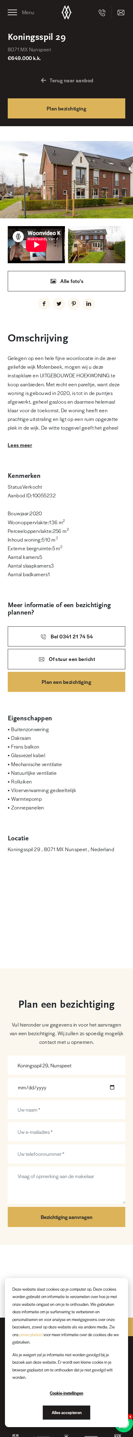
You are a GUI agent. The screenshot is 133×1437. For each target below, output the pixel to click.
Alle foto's (71, 281)
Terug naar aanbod (71, 80)
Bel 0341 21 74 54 (71, 636)
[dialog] (66, 1352)
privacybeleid (30, 1334)
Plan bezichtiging (67, 108)
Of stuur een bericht (71, 659)
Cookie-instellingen (66, 1393)
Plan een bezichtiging (66, 681)
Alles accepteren (67, 1412)
